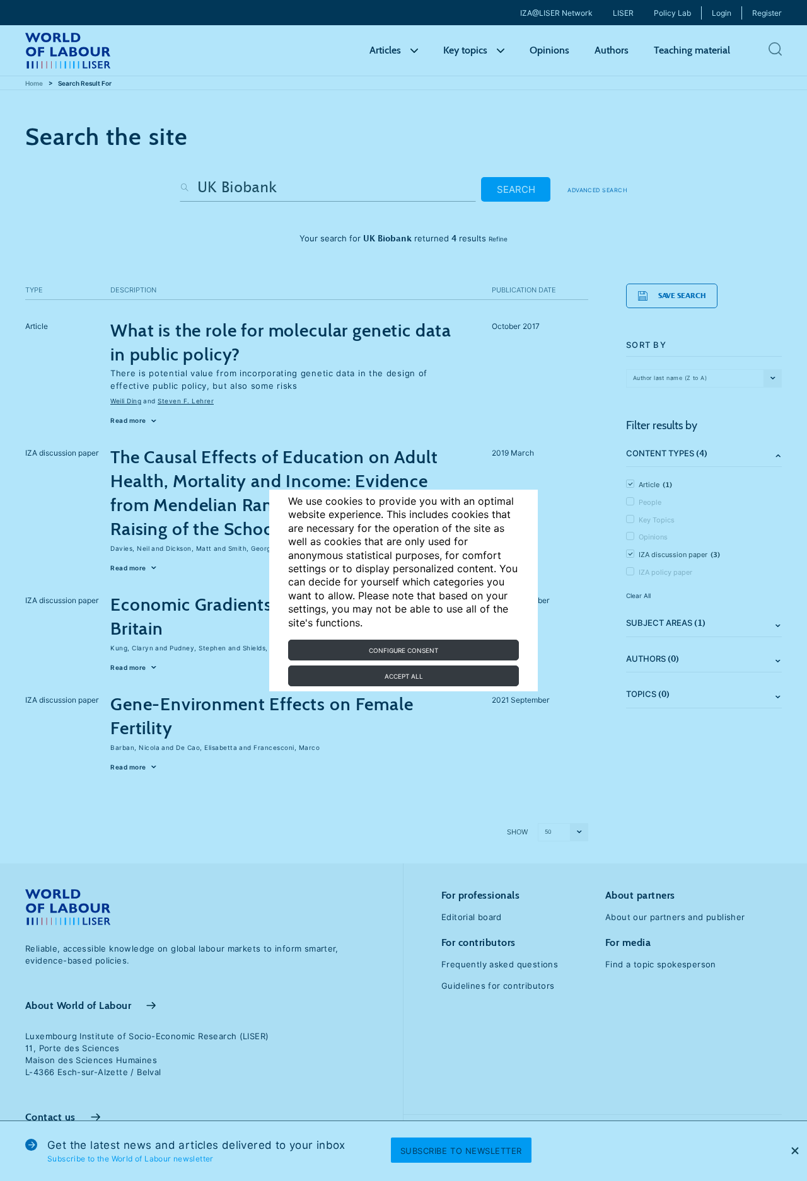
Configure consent (403, 650)
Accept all (404, 676)
